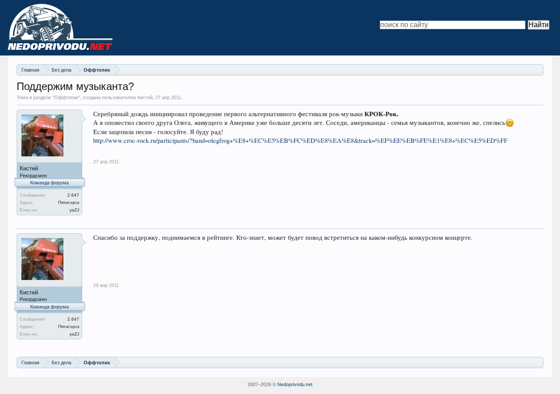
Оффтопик (66, 97)
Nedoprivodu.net (294, 384)
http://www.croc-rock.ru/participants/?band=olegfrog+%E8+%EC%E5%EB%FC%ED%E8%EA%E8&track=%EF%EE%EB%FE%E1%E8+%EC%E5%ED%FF (300, 140)
